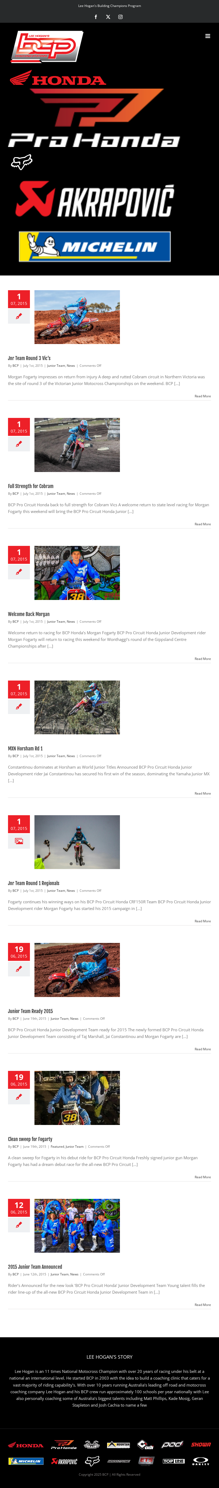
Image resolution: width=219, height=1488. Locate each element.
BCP (16, 365)
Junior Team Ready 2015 (30, 1011)
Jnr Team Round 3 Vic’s (29, 358)
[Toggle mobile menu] (208, 36)
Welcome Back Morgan (29, 614)
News (71, 365)
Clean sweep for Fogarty (30, 1139)
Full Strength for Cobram (30, 486)
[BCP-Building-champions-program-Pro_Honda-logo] (95, 118)
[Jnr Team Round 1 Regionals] (77, 842)
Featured (57, 1146)
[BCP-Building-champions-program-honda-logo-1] (58, 77)
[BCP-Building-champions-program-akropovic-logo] (95, 199)
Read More (203, 396)
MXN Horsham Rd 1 (25, 748)
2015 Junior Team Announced (35, 1267)
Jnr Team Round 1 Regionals (33, 883)
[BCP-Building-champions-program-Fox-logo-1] (22, 162)
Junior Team (56, 365)
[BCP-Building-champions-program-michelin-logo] (95, 246)
